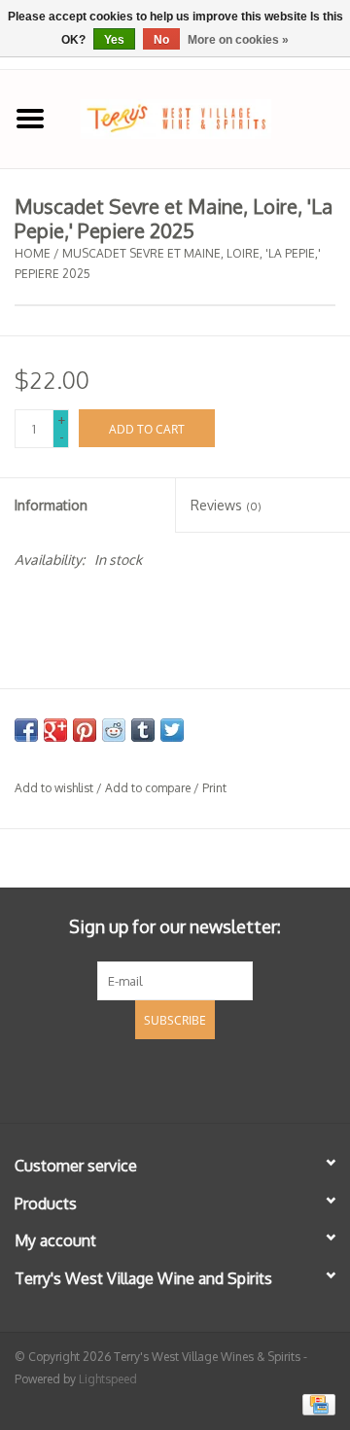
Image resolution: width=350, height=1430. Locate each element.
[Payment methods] (315, 1403)
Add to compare (149, 788)
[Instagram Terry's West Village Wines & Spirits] (210, 1078)
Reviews (226, 505)
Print (214, 788)
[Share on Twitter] (172, 730)
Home (33, 253)
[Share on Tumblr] (143, 730)
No (161, 40)
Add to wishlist (54, 788)
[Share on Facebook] (26, 730)
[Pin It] (84, 730)
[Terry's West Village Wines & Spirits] (205, 117)
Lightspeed (108, 1379)
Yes (114, 40)
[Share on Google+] (55, 730)
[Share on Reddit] (113, 730)
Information (51, 505)
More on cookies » (238, 40)
